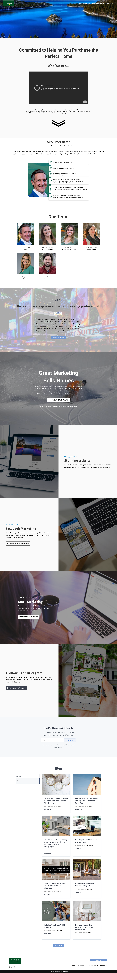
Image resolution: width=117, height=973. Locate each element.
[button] (58, 337)
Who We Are (80, 966)
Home (73, 966)
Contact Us (103, 966)
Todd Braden (58, 806)
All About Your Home (92, 966)
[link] (79, 3)
